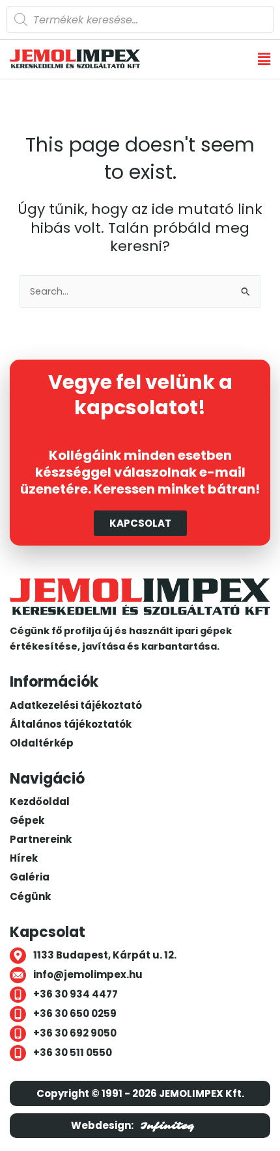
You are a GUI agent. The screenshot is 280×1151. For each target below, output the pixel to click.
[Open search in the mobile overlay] (140, 20)
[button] (264, 59)
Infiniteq (167, 1126)
